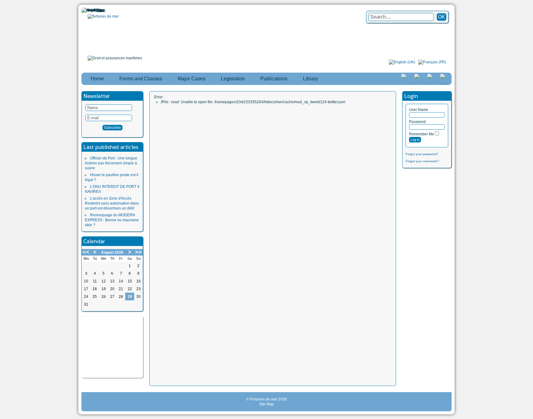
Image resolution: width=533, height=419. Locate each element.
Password (417, 122)
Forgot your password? (422, 154)
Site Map (266, 404)
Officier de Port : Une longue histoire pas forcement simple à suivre (111, 163)
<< (86, 252)
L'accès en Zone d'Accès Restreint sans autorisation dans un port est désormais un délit (112, 203)
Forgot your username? (422, 161)
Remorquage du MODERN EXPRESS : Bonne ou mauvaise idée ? (112, 220)
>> (138, 252)
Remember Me (421, 134)
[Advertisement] (112, 347)
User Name (418, 110)
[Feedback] (529, 203)
